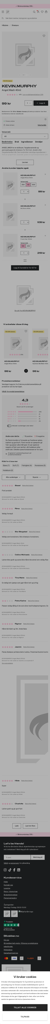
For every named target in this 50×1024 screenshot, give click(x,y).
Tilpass (25, 1017)
